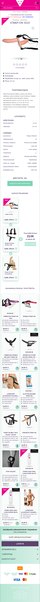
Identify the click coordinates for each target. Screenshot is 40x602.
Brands (19, 11)
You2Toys (23, 20)
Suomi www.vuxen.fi (20, 595)
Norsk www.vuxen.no (20, 596)
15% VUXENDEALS (28, 17)
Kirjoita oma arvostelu (20, 183)
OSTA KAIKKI (30, 244)
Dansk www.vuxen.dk (20, 598)
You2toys (24, 11)
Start (14, 11)
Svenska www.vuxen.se (20, 593)
